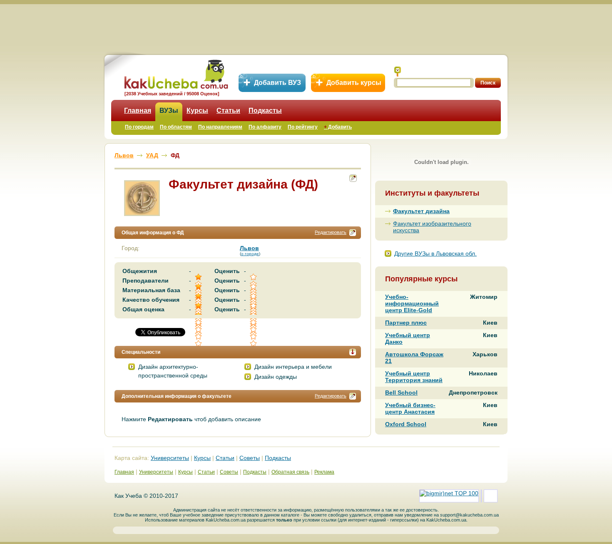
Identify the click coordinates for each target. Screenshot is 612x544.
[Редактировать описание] (352, 232)
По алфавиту (265, 127)
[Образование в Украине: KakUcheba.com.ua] (175, 73)
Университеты (170, 458)
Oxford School (405, 424)
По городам (139, 127)
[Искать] (397, 72)
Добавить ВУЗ (277, 82)
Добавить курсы (353, 82)
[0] (254, 329)
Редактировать (330, 232)
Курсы (197, 110)
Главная (137, 110)
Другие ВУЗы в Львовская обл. (435, 253)
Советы (249, 458)
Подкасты (265, 110)
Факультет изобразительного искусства (432, 226)
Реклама (324, 472)
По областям (176, 127)
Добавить (338, 127)
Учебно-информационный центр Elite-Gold (412, 303)
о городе (250, 253)
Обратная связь (290, 472)
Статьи (228, 110)
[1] (199, 329)
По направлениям (220, 127)
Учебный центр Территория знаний (414, 376)
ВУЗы (168, 110)
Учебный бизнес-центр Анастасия (410, 408)
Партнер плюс (406, 322)
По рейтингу (303, 127)
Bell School (401, 392)
